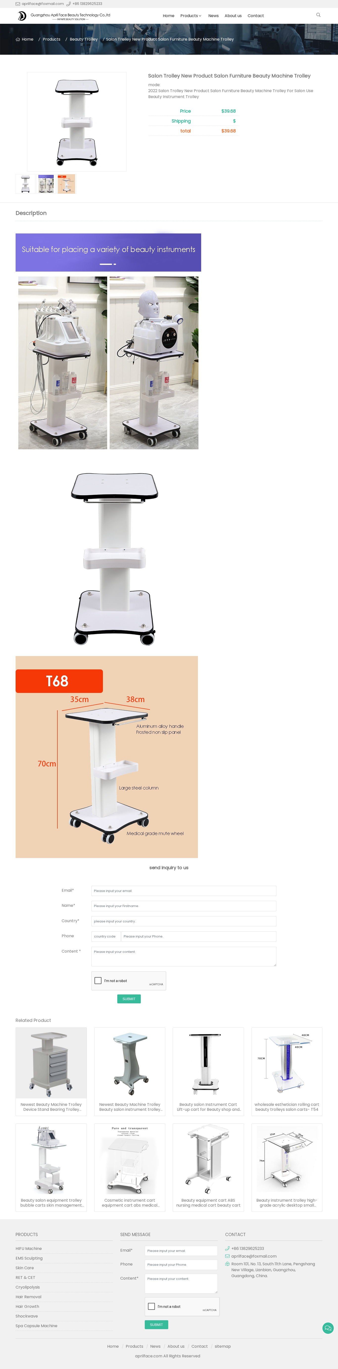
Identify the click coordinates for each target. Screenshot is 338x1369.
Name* (68, 905)
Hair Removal (28, 1297)
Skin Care (25, 1268)
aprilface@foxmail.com (43, 3)
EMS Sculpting (29, 1258)
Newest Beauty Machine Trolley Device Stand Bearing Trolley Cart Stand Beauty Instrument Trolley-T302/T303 (51, 1107)
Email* (68, 890)
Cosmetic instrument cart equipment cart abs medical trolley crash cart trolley (129, 1203)
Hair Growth (27, 1306)
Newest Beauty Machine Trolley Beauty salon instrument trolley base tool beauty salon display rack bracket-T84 (129, 1107)
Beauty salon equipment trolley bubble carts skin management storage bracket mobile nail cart (51, 1203)
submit (129, 999)
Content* (129, 1278)
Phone (68, 936)
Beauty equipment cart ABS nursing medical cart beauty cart (208, 1203)
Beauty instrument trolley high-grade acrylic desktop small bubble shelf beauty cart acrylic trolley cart (287, 1203)
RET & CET (25, 1277)
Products (189, 16)
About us (233, 16)
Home (168, 16)
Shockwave (27, 1316)
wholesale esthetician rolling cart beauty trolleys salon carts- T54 (287, 1107)
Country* (70, 921)
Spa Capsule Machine (36, 1326)
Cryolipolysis (28, 1287)
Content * (71, 951)
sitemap (223, 1346)
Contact (256, 16)
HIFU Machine (29, 1248)
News (213, 16)
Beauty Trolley (84, 39)
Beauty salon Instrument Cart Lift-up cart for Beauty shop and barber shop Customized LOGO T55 (208, 1107)
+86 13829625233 (87, 3)
